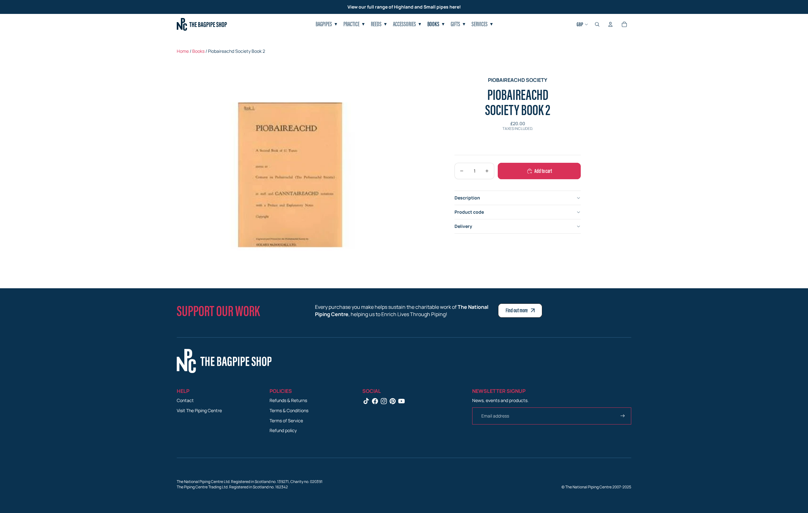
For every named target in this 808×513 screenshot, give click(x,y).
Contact (185, 400)
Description (467, 198)
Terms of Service (286, 421)
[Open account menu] (610, 24)
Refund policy (283, 430)
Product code (469, 212)
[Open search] (597, 24)
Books (198, 51)
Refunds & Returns (288, 400)
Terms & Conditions (289, 410)
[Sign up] (622, 416)
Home (183, 51)
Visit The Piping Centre (199, 410)
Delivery (463, 226)
